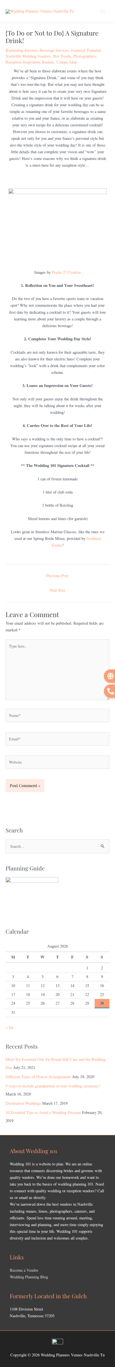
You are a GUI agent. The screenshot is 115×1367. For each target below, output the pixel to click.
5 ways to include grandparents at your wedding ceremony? (53, 1086)
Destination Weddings (23, 1103)
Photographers (84, 56)
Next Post (57, 590)
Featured (78, 50)
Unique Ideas (67, 62)
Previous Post (57, 575)
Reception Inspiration (23, 62)
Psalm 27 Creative (66, 272)
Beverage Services (54, 50)
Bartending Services (22, 50)
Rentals (48, 62)
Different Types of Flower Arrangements (38, 1076)
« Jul (9, 1027)
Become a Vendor (24, 1270)
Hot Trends (62, 56)
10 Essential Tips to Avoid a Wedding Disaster (43, 1112)
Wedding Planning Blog (29, 1276)
